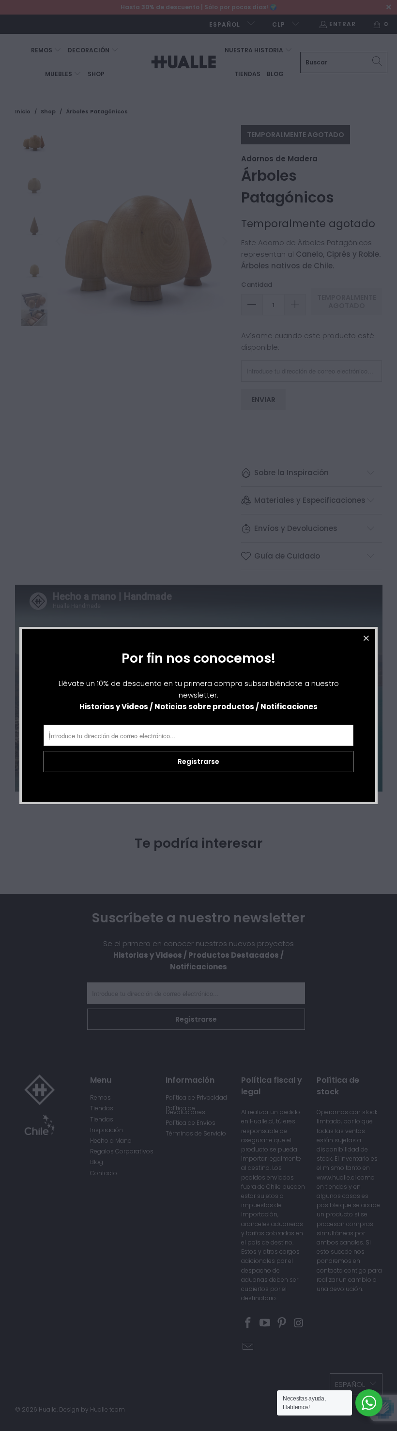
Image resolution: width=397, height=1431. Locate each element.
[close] (366, 638)
